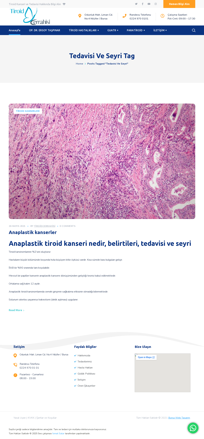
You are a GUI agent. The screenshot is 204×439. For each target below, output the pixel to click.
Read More (15, 310)
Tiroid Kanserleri (28, 111)
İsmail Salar (58, 433)
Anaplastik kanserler (33, 232)
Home (79, 63)
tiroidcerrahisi (44, 226)
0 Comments (67, 226)
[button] (179, 4)
